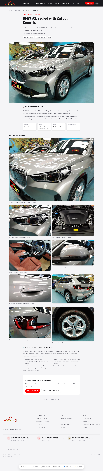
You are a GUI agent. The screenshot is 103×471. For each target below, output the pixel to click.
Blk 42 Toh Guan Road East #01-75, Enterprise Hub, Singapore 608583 (53, 439)
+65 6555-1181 (21, 442)
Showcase (17, 10)
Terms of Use (6, 454)
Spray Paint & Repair (42, 421)
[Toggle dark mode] (96, 3)
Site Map (63, 427)
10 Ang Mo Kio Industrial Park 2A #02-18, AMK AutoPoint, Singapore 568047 (82, 439)
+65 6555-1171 (82, 442)
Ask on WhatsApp (32, 391)
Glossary (86, 427)
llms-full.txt (17, 456)
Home (10, 10)
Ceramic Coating (41, 418)
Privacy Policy (16, 454)
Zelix (99, 454)
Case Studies (87, 418)
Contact (62, 421)
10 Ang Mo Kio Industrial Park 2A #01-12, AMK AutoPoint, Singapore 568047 (21, 439)
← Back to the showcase (51, 399)
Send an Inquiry (65, 424)
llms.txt (10, 456)
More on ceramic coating (51, 391)
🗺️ (68, 467)
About (62, 415)
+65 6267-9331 (52, 442)
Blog (84, 415)
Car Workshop (40, 427)
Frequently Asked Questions (91, 424)
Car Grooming (40, 415)
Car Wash (39, 424)
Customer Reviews (66, 418)
